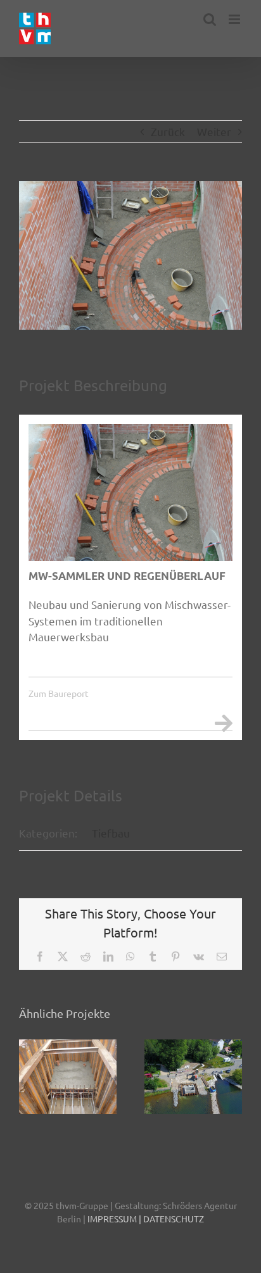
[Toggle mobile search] (209, 19)
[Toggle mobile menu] (235, 19)
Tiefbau (111, 832)
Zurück (168, 131)
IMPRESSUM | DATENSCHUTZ (145, 1218)
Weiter (214, 131)
